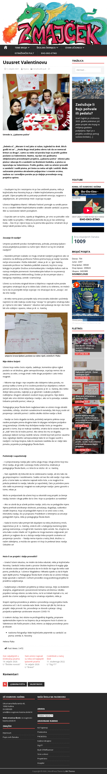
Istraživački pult (24, 53)
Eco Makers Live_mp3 (94, 323)
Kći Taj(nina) (42, 727)
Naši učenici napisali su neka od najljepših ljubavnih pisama (34, 659)
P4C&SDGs (42, 736)
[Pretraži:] (88, 70)
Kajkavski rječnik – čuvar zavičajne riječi (87, 373)
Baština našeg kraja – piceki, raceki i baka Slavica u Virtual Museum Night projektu (88, 443)
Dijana (26, 69)
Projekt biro (42, 758)
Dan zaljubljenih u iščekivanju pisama (11, 657)
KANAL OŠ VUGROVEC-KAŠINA (86, 186)
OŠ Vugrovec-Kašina (79, 323)
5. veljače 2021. (13, 69)
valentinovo (36, 684)
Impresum (7, 733)
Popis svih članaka (11, 737)
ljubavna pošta (17, 684)
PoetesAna (42, 732)
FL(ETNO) (77, 328)
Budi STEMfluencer (45, 750)
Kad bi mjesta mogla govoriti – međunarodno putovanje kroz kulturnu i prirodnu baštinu (88, 419)
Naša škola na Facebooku (51, 697)
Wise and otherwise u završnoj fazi (86, 397)
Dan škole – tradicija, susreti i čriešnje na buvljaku (85, 348)
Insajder (40, 763)
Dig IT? (40, 745)
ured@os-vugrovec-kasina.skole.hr (17, 712)
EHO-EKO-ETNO (49, 53)
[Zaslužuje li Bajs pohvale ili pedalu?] (88, 88)
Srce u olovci (42, 754)
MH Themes (70, 771)
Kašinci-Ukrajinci (44, 741)
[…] (91, 136)
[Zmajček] (53, 43)
